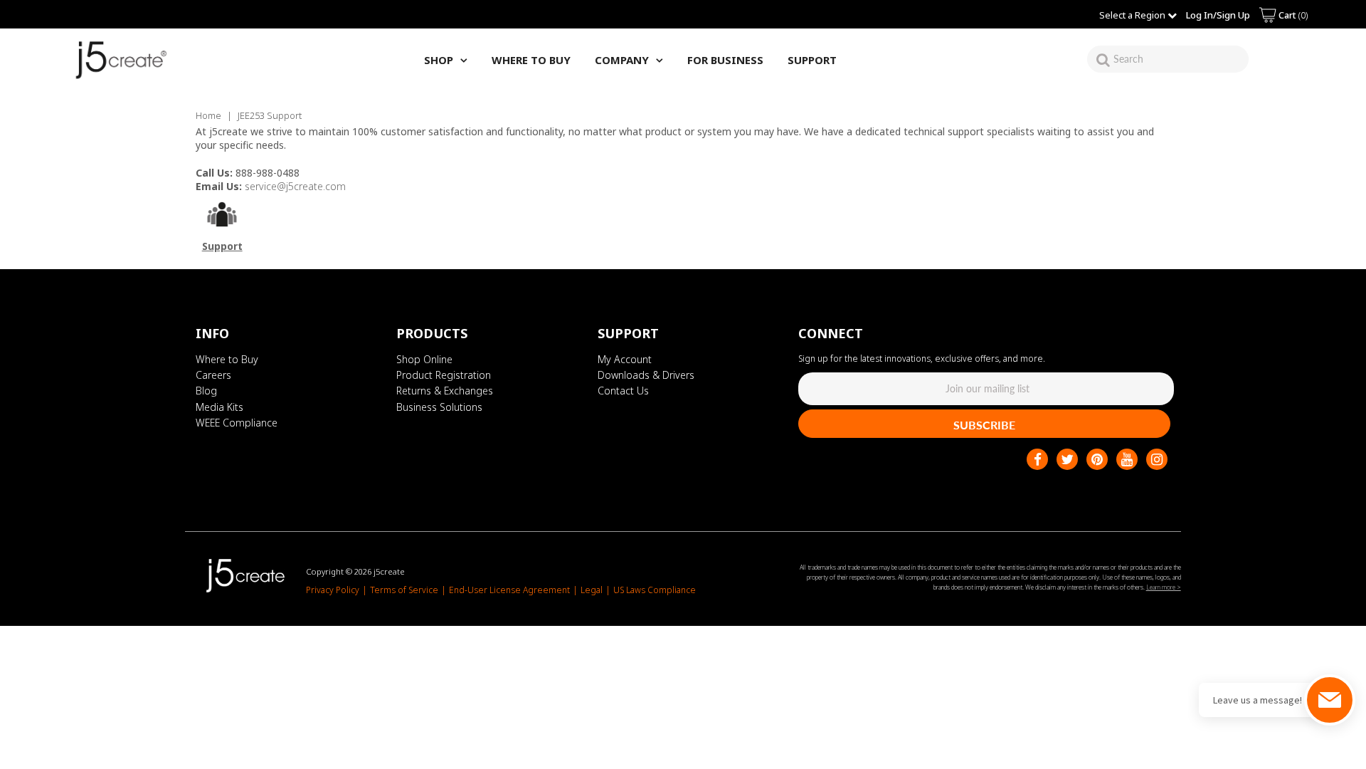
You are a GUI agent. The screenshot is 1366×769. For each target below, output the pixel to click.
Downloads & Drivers (646, 375)
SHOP (438, 60)
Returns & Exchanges (444, 390)
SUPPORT (812, 60)
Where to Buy (227, 359)
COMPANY (622, 60)
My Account (625, 359)
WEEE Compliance (236, 422)
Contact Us (623, 390)
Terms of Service (404, 590)
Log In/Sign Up (1218, 15)
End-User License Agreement (509, 590)
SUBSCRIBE (984, 424)
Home (208, 115)
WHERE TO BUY (531, 60)
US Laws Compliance (654, 590)
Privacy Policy (332, 590)
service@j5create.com (295, 186)
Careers (213, 375)
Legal (592, 590)
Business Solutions (439, 407)
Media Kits (219, 407)
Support (222, 246)
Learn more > (1163, 587)
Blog (206, 390)
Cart (1292, 15)
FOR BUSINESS (725, 60)
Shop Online (424, 359)
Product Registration (443, 375)
